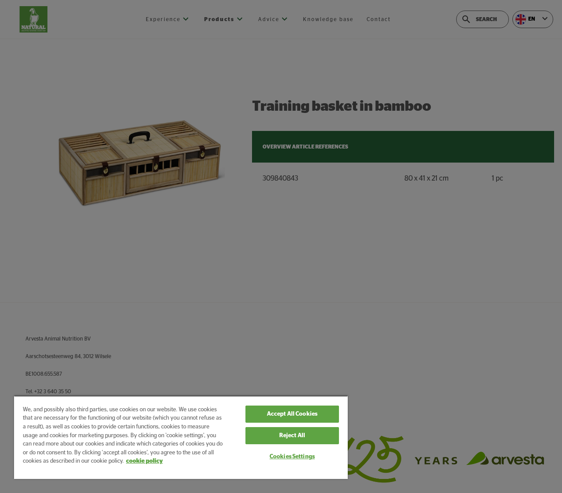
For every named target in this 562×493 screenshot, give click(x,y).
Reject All (292, 436)
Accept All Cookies (292, 414)
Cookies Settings (292, 457)
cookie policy (144, 461)
